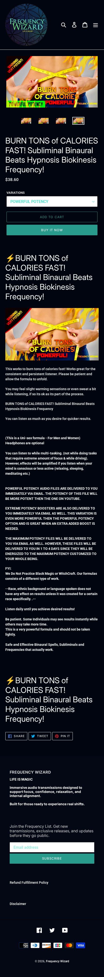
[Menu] (95, 25)
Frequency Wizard (57, 961)
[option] (26, 122)
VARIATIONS (16, 192)
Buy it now (52, 230)
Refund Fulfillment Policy (29, 882)
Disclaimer (18, 904)
